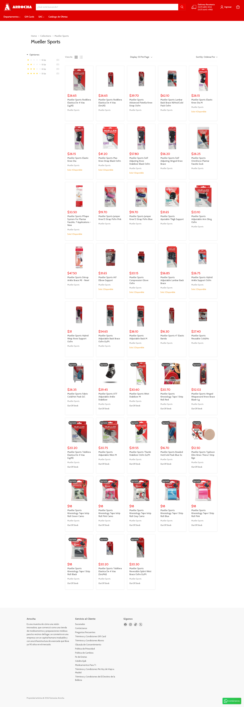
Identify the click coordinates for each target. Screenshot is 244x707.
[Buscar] (182, 7)
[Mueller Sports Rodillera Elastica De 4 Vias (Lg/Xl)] (79, 80)
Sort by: (205, 57)
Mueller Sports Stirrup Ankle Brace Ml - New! (78, 279)
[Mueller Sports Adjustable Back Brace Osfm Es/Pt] (110, 315)
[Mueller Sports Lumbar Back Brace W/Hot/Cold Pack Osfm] (172, 80)
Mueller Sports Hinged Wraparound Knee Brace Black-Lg (203, 396)
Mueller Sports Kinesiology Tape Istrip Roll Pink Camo (109, 513)
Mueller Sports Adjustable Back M (138, 337)
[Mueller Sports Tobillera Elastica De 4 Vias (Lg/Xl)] (79, 432)
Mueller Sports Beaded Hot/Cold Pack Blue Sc (171, 453)
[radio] (76, 57)
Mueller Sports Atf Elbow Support (107, 279)
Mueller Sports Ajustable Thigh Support (172, 218)
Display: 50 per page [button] (139, 57)
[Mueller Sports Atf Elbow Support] (110, 257)
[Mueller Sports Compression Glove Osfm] (141, 257)
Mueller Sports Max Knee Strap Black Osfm (109, 159)
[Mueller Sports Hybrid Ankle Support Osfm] (203, 257)
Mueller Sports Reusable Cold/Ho (200, 337)
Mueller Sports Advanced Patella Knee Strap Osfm (140, 102)
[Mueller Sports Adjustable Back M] (141, 315)
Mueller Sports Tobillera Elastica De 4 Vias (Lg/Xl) (79, 455)
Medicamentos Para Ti (85, 665)
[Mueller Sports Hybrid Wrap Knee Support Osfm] (79, 315)
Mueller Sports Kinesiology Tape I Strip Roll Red (171, 396)
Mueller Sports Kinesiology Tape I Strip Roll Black (78, 571)
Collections (45, 36)
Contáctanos (81, 628)
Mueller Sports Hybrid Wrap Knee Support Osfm (78, 338)
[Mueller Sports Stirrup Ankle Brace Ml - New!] (79, 257)
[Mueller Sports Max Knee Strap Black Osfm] (110, 138)
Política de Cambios (84, 653)
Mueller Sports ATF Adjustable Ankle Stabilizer (107, 396)
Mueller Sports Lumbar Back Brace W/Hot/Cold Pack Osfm (171, 102)
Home (34, 36)
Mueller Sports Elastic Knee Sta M (201, 101)
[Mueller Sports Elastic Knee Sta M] (203, 80)
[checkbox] (44, 60)
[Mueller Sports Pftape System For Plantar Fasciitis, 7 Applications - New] (79, 196)
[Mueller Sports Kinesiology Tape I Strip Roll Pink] (203, 490)
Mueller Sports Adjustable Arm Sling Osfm (201, 219)
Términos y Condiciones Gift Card (90, 636)
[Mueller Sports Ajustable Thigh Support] (172, 196)
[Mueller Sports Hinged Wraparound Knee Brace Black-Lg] (203, 374)
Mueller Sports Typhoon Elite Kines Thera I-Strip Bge (203, 455)
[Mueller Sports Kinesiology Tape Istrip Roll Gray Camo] (141, 490)
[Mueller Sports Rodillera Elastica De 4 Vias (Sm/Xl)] (110, 80)
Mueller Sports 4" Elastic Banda (172, 337)
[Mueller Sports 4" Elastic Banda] (172, 315)
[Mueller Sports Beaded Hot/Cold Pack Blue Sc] (172, 432)
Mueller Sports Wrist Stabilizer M (139, 395)
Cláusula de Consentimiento (88, 644)
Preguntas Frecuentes (85, 632)
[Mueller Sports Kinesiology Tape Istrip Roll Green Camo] (79, 490)
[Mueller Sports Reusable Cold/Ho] (203, 315)
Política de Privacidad (85, 648)
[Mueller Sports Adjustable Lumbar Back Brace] (172, 257)
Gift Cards (29, 16)
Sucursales (80, 624)
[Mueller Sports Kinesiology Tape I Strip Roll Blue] (172, 490)
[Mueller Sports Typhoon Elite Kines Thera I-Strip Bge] (203, 432)
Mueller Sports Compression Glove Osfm (138, 280)
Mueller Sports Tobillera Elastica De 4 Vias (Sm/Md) (110, 571)
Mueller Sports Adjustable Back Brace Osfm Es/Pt (109, 338)
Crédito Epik (80, 661)
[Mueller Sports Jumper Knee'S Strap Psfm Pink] (110, 196)
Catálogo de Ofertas (58, 16)
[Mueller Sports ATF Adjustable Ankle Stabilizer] (110, 374)
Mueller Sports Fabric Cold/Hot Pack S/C (77, 395)
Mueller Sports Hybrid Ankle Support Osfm (202, 279)
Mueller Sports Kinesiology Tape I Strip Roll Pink (202, 513)
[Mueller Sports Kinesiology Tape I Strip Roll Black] (79, 548)
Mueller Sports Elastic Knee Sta (77, 159)
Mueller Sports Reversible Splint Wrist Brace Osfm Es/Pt (140, 571)
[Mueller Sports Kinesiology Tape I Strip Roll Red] (172, 374)
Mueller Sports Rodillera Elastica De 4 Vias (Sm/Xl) (110, 102)
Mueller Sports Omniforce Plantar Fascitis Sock (200, 161)
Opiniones (34, 54)
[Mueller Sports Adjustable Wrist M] (110, 432)
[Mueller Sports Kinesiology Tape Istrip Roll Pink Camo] (110, 490)
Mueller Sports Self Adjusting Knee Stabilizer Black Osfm (139, 161)
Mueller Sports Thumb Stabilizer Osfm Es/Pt (140, 453)
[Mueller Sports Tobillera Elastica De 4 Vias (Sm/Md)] (110, 548)
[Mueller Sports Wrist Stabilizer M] (141, 374)
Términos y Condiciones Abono (89, 640)
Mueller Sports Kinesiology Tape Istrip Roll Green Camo (78, 513)
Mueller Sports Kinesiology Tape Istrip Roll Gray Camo (140, 513)
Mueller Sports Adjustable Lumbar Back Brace (172, 280)
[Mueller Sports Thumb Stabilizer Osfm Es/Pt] (141, 432)
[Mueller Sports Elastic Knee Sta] (79, 138)
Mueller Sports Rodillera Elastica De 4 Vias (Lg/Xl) (79, 102)
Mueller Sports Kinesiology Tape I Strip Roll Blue (171, 513)
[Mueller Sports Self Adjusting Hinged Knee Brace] (172, 138)
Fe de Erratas (81, 657)
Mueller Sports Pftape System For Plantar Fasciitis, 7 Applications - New (79, 220)
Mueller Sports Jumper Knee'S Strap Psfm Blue (140, 218)
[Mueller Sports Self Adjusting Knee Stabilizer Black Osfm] (141, 138)
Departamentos (11, 16)
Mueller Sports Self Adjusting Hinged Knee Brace (171, 161)
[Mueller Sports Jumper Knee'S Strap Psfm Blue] (141, 196)
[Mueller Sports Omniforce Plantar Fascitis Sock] (203, 138)
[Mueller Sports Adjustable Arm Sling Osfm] (203, 196)
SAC (40, 16)
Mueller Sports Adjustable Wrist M (107, 453)
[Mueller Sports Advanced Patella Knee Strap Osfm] (141, 80)
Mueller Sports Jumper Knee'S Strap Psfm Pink (109, 218)
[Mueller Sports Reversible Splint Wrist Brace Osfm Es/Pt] (141, 548)
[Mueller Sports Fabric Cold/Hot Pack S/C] (79, 374)
